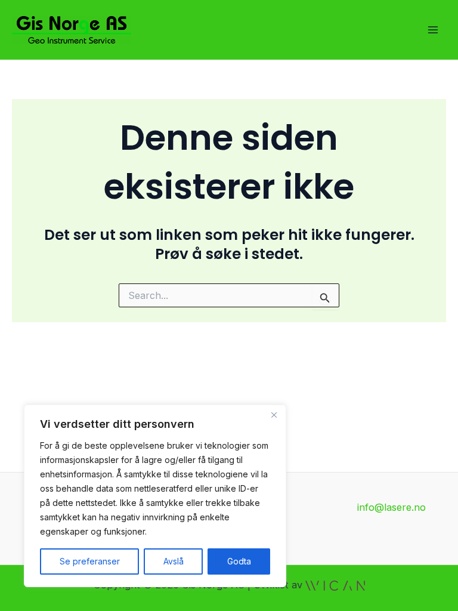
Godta (239, 561)
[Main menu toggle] (432, 30)
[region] (155, 496)
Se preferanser (90, 561)
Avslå (173, 561)
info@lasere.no (391, 507)
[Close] (274, 415)
